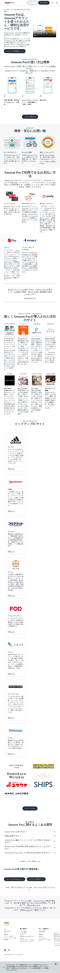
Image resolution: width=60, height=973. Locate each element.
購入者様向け (23, 928)
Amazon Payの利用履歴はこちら (15, 51)
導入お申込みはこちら (30, 298)
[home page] (10, 3)
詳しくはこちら (33, 905)
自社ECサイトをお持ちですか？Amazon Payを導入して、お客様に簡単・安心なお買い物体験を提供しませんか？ (30, 292)
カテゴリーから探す (30, 808)
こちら (43, 230)
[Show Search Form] (52, 2)
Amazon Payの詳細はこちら (36, 879)
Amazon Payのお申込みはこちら (14, 879)
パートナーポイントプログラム (29, 254)
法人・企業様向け (44, 928)
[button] (30, 832)
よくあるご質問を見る (30, 116)
